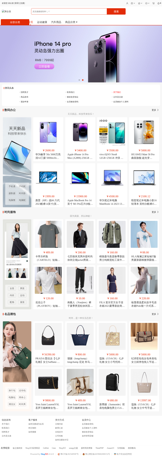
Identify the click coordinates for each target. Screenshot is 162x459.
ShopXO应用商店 (32, 448)
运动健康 (42, 22)
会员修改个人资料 (120, 102)
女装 (12, 288)
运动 (22, 295)
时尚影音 (22, 193)
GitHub (46, 448)
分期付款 (59, 424)
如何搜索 (32, 432)
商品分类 (70, 22)
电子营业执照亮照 (124, 454)
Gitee (54, 448)
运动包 (22, 390)
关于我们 (116, 92)
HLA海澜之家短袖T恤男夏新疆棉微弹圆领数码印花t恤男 (144, 260)
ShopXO (62, 448)
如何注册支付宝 (62, 440)
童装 (22, 302)
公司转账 (59, 436)
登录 (17, 3)
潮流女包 (12, 404)
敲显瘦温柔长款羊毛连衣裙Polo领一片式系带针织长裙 (144, 306)
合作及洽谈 (117, 97)
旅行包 (12, 390)
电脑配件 (22, 200)
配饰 (12, 302)
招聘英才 (23, 92)
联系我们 (70, 92)
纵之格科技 (17, 448)
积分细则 (32, 428)
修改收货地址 (71, 97)
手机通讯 (12, 186)
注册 (22, 3)
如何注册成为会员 (36, 424)
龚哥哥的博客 (86, 448)
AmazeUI (110, 448)
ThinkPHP (100, 448)
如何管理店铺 (87, 436)
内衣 (12, 295)
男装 (22, 288)
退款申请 (23, 102)
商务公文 (22, 397)
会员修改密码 (71, 102)
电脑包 (12, 397)
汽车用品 (56, 22)
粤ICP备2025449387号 (69, 454)
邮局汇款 (59, 428)
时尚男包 (22, 404)
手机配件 (22, 186)
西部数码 (132, 448)
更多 (154, 110)
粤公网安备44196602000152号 (97, 454)
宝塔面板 (121, 448)
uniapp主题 (73, 448)
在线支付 (59, 432)
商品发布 (23, 97)
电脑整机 (12, 200)
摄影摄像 (12, 193)
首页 (30, 22)
